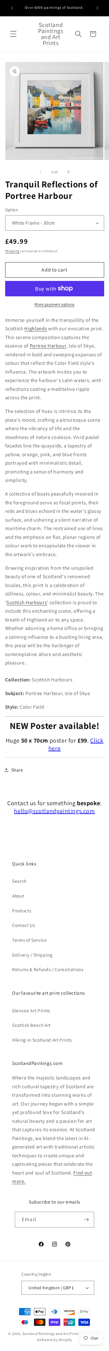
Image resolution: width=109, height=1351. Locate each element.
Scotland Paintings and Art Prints (51, 1333)
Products (21, 911)
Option (11, 210)
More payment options (54, 304)
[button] (13, 34)
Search (19, 881)
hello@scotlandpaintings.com (54, 811)
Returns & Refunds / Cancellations (48, 969)
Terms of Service (29, 940)
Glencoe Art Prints (31, 1010)
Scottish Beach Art (31, 1025)
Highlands (35, 328)
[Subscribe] (86, 1219)
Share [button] (17, 770)
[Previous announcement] (11, 8)
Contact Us (23, 925)
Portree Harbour (48, 345)
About (18, 896)
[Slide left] (40, 172)
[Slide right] (68, 172)
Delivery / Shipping (32, 955)
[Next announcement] (97, 8)
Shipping (12, 251)
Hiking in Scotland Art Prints (42, 1040)
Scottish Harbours (26, 602)
